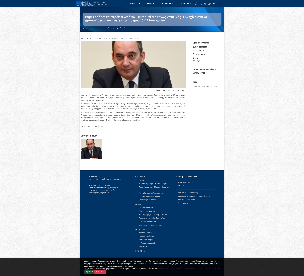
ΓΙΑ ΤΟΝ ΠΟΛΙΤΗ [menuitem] (141, 229)
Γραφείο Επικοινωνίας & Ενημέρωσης (106, 28)
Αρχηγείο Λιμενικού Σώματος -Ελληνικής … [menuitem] (154, 188)
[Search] (219, 3)
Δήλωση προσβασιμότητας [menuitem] (188, 193)
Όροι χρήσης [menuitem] (183, 203)
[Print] (183, 90)
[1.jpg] (91, 149)
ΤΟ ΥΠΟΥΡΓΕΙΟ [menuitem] (140, 177)
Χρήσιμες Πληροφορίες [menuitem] (147, 243)
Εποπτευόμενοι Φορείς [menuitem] (147, 200)
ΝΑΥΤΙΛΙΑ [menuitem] (138, 204)
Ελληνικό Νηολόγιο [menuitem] (146, 208)
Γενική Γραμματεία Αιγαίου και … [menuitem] (151, 196)
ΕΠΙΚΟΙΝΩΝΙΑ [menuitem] (140, 251)
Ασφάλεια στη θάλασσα (110, 38)
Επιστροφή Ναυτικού (89, 126)
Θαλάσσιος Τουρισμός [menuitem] (147, 240)
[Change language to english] (214, 4)
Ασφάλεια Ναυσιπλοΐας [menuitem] (147, 222)
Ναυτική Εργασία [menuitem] (145, 233)
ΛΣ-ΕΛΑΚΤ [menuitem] (181, 186)
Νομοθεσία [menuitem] (143, 247)
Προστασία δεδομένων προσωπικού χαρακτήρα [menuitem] (195, 196)
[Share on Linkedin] (173, 90)
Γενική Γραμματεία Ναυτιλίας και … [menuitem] (152, 193)
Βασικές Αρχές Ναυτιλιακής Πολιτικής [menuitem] (153, 215)
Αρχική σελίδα (87, 28)
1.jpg (196, 58)
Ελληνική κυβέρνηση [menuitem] (185, 182)
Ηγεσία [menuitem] (141, 180)
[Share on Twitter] (164, 90)
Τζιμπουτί (102, 126)
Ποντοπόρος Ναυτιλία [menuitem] (147, 211)
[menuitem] (136, 3)
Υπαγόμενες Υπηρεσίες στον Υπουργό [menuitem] (153, 184)
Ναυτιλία (135, 38)
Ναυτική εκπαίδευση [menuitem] (146, 236)
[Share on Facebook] (169, 90)
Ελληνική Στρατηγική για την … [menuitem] (150, 225)
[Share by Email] (178, 90)
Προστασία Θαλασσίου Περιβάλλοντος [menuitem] (153, 218)
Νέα (125, 38)
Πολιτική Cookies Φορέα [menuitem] (187, 200)
